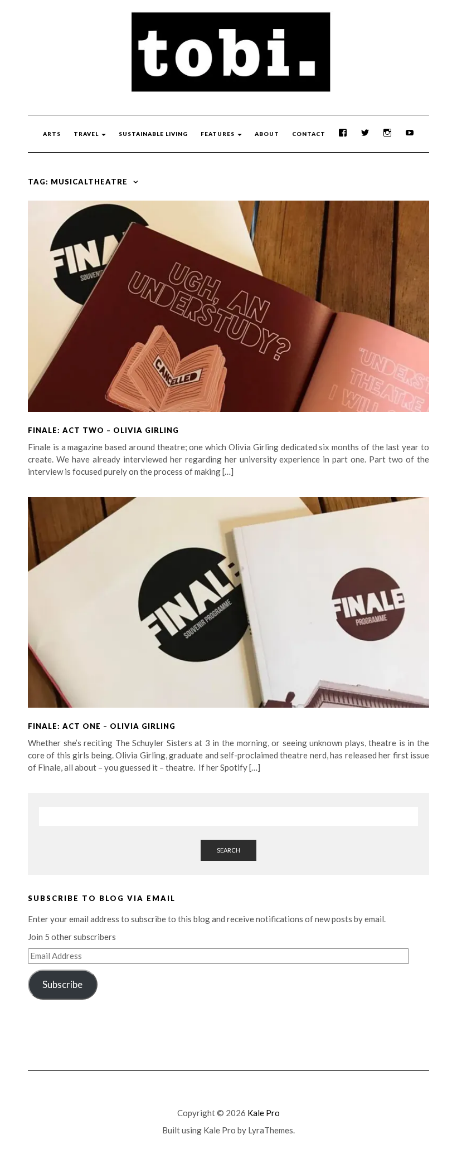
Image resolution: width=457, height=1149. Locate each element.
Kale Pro (263, 1113)
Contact (308, 133)
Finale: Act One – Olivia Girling (102, 726)
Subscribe (62, 984)
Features (218, 133)
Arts (52, 133)
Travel (87, 133)
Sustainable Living (153, 133)
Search (228, 850)
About (267, 133)
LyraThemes (270, 1130)
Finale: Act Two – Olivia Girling (103, 430)
